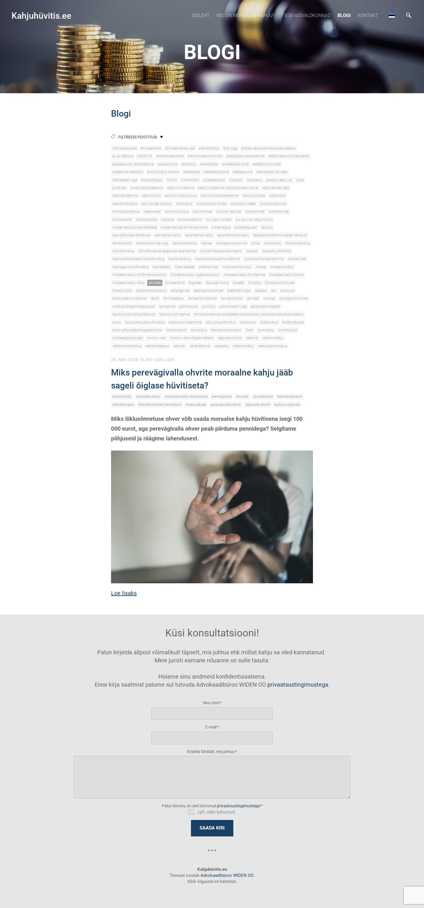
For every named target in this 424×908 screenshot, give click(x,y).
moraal (261, 267)
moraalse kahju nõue (128, 283)
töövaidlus (199, 330)
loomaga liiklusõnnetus (130, 267)
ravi (273, 291)
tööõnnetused (293, 322)
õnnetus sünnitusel (280, 283)
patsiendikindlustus (151, 291)
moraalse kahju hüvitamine (244, 275)
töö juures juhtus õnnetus (145, 322)
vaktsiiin (252, 338)
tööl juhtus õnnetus (221, 322)
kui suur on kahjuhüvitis (254, 220)
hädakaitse (191, 172)
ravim (155, 298)
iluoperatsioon (214, 180)
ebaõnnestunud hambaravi (289, 156)
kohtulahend (122, 220)
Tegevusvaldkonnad (306, 15)
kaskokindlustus (125, 204)
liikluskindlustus (297, 243)
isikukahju (254, 180)
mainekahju (161, 267)
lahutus (267, 227)
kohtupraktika (146, 220)
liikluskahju (272, 243)
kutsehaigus (221, 227)
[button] (392, 15)
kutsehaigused (245, 227)
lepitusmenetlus (184, 243)
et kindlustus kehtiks (163, 172)
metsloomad (208, 267)
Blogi (344, 15)
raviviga (269, 298)
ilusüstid (236, 180)
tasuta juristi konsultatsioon (133, 314)
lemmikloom (122, 243)
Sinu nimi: (211, 702)
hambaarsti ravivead (271, 172)
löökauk (252, 251)
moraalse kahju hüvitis (286, 275)
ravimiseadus (173, 298)
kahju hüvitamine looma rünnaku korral (228, 188)
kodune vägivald (228, 212)
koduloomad (202, 212)
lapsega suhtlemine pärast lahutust (280, 235)
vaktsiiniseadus (157, 346)
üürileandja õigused (127, 338)
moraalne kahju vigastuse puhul (194, 275)
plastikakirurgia (239, 291)
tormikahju (266, 330)
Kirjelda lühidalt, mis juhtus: (211, 751)
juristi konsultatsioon (147, 188)
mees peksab (185, 267)
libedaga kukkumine (231, 243)
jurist (300, 180)
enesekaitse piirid (235, 164)
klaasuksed (152, 212)
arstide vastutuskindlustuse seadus (268, 148)
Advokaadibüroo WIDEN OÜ (226, 875)
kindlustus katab (243, 204)
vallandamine (200, 346)
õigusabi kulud (217, 283)
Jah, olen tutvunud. (216, 812)
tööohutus (248, 322)
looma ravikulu (179, 259)
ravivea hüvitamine (202, 298)
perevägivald (180, 291)
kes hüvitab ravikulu (157, 204)
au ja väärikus (122, 156)
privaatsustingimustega (297, 684)
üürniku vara (156, 338)
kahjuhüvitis (151, 196)
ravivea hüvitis (232, 298)
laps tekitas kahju (167, 235)
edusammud (167, 164)
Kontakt (368, 15)
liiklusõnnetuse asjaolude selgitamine (167, 251)
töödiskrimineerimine (185, 322)
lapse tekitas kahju (199, 235)
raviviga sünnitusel (293, 298)
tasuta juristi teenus (175, 314)
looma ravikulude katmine (264, 259)
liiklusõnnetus (123, 251)
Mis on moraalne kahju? (246, 15)
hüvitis (171, 180)
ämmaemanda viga (180, 148)
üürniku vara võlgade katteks (192, 338)
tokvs (116, 322)
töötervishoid (176, 330)
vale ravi (179, 346)
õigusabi (195, 283)
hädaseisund (242, 172)
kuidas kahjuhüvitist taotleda (134, 227)
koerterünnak (279, 212)
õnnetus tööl (122, 291)
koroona (167, 220)
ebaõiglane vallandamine (245, 156)
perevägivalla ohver (208, 291)
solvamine (167, 306)
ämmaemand (151, 148)
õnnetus (254, 283)
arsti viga (230, 148)
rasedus (261, 291)
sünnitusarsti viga (233, 306)
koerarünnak (254, 212)
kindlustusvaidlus (126, 212)
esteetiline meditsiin (127, 172)
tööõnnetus (269, 322)
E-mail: (211, 727)
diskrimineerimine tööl (205, 156)
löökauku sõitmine (276, 251)
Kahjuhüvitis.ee (41, 16)
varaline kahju (243, 346)
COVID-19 (144, 156)
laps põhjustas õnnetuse (131, 235)
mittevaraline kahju (237, 267)
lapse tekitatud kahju (233, 235)
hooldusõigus (151, 180)
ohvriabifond (175, 283)
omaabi (238, 283)
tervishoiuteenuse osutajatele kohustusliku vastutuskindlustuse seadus (248, 314)
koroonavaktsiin (190, 220)
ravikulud (287, 291)
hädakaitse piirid (216, 172)
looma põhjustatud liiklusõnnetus (138, 259)
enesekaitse (209, 164)
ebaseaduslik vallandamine (133, 164)
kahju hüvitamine (180, 188)
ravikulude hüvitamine (129, 298)
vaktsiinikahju (273, 338)
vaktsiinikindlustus (126, 346)
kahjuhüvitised (254, 196)
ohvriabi (155, 283)
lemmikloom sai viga (152, 243)
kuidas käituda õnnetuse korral (184, 227)
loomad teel (297, 259)
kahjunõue (277, 196)
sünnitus (208, 306)
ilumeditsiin (190, 180)
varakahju (221, 346)
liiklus (255, 243)
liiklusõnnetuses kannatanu (221, 251)
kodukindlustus (177, 212)
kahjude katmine (125, 196)
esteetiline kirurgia (267, 164)
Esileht (201, 15)
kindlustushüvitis (273, 204)
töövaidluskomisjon (226, 330)
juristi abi (119, 188)
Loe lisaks (124, 593)
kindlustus (184, 204)
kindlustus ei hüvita (211, 204)
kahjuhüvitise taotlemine (220, 196)
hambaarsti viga (124, 180)
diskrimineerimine (170, 156)
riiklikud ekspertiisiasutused (133, 306)
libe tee (206, 243)
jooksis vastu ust (279, 180)
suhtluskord (188, 306)
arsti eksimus (209, 148)
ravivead (253, 298)
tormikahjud (287, 330)
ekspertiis (188, 164)
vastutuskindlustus (272, 346)
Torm (249, 330)
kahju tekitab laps (275, 188)
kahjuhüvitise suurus (181, 196)
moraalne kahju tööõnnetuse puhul (139, 275)
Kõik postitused (124, 148)
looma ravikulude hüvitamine (217, 259)
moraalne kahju (282, 267)
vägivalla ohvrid (230, 338)
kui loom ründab (219, 220)
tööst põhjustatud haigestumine (137, 330)
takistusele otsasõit (265, 306)
